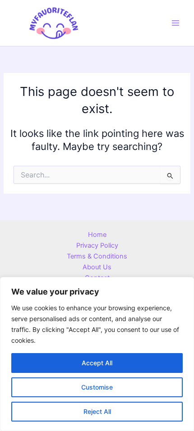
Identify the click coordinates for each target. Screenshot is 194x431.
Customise (97, 387)
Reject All (97, 411)
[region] (97, 354)
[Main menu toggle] (175, 23)
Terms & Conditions (97, 256)
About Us (97, 267)
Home (97, 235)
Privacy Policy (97, 245)
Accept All (97, 363)
